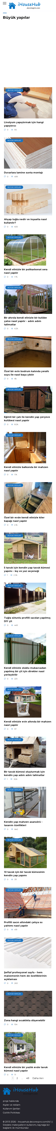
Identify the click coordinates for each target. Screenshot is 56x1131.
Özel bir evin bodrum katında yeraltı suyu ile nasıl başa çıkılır (26, 373)
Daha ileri (38, 1078)
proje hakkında (11, 1101)
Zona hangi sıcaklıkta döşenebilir (24, 1020)
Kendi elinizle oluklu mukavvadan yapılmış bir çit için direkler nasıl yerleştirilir (25, 671)
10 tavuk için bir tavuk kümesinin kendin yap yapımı (24, 874)
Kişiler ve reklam (11, 1105)
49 (27, 1078)
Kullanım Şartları (11, 1108)
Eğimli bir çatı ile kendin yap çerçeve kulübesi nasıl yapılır (27, 419)
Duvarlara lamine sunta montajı (23, 172)
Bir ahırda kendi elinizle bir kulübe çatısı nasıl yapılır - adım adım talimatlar (25, 321)
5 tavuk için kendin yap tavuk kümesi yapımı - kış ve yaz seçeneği (27, 569)
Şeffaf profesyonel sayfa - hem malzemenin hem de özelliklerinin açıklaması (25, 975)
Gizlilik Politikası (11, 1112)
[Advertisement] (28, 51)
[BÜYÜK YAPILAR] (28, 116)
